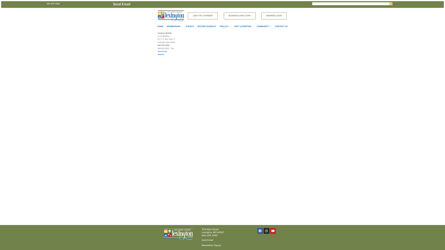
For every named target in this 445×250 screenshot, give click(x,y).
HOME (160, 26)
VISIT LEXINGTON (242, 26)
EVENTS (190, 26)
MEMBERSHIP (173, 26)
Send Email (121, 4)
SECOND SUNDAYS (206, 26)
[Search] (390, 3)
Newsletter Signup (211, 245)
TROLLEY (224, 26)
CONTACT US (281, 26)
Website (161, 54)
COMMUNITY (263, 26)
